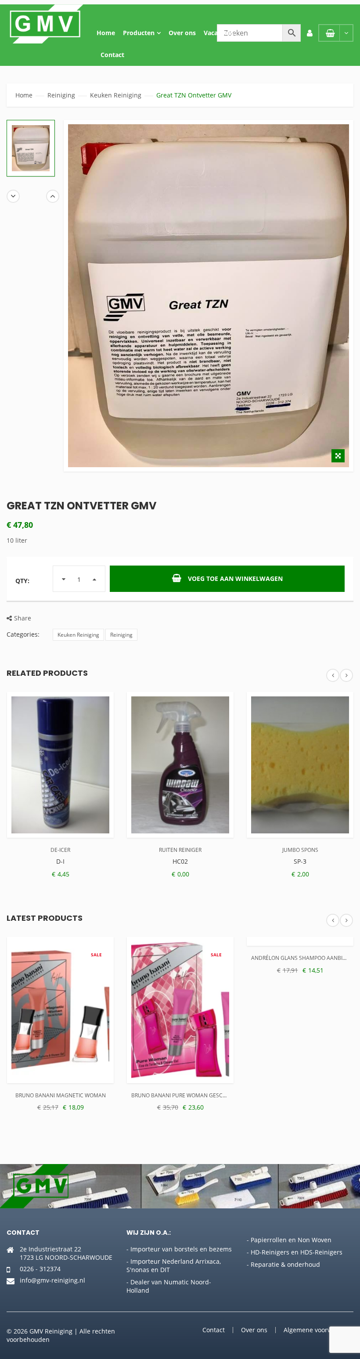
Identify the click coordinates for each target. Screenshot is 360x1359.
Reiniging (61, 95)
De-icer (60, 850)
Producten (139, 33)
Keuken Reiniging (115, 95)
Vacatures (219, 33)
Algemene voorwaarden (318, 1330)
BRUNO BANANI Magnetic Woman (60, 1095)
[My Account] (309, 33)
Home (106, 33)
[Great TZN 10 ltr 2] (31, 148)
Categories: (23, 634)
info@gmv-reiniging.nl (52, 1280)
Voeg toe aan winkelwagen (235, 578)
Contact (112, 54)
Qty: (22, 581)
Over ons (182, 33)
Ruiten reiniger (180, 850)
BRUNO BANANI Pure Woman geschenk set (189, 1095)
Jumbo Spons (300, 850)
